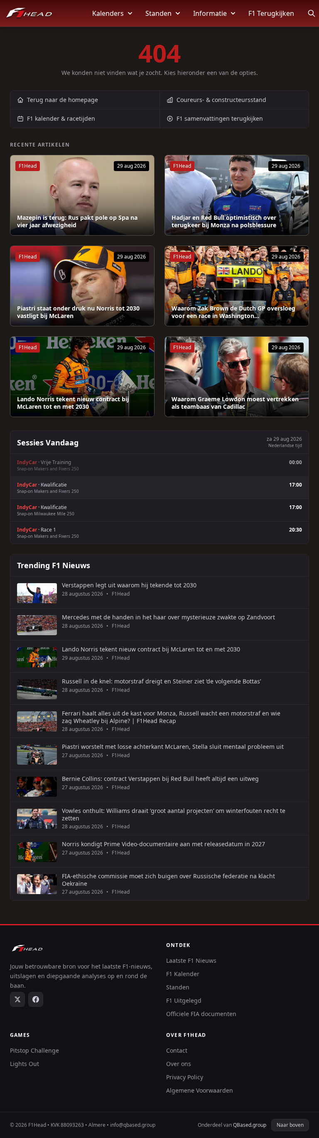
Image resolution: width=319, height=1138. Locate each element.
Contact (176, 1050)
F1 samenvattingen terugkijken (220, 118)
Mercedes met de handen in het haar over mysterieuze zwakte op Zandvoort (168, 617)
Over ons (178, 1064)
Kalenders (108, 13)
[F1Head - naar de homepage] (29, 13)
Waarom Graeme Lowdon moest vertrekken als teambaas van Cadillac (235, 402)
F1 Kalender (182, 974)
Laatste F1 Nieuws (191, 960)
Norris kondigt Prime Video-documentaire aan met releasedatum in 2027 (163, 844)
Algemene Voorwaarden (199, 1090)
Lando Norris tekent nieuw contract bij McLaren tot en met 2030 (73, 402)
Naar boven (290, 1124)
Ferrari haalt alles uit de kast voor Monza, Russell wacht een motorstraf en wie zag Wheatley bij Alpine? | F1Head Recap (171, 717)
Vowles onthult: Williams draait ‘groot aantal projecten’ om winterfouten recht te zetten (173, 814)
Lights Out (24, 1064)
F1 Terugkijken (271, 13)
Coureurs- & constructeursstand (221, 100)
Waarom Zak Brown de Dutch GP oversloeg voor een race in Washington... (233, 312)
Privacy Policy (184, 1077)
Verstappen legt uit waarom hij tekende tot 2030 (129, 585)
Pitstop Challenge (34, 1050)
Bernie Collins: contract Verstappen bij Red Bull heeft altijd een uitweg (160, 779)
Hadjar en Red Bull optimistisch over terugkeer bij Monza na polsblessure (224, 221)
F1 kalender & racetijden (61, 118)
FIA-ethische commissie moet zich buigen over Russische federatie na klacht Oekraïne (168, 879)
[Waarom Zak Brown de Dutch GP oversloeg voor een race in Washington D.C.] (237, 286)
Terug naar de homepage (62, 100)
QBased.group (249, 1124)
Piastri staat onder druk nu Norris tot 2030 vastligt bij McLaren (78, 312)
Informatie (210, 13)
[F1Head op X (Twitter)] (17, 999)
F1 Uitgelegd (183, 1000)
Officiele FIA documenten (201, 1014)
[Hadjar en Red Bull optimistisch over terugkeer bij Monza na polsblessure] (237, 195)
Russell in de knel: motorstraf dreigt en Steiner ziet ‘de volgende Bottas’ (161, 681)
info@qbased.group (132, 1124)
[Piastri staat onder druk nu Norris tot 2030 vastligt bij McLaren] (82, 286)
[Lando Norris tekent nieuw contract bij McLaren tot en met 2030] (82, 377)
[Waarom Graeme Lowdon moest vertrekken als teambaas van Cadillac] (237, 377)
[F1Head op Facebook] (35, 999)
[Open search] (311, 13)
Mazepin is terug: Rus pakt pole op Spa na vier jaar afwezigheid (77, 221)
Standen (158, 13)
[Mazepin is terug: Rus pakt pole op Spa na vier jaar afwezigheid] (82, 195)
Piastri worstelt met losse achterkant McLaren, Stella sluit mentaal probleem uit (173, 746)
